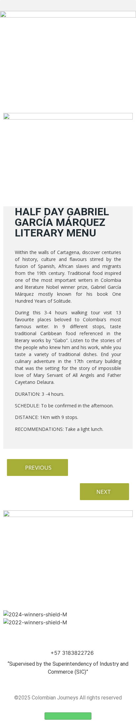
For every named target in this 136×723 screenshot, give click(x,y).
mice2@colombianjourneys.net (72, 645)
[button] (68, 5)
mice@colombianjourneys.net (72, 637)
